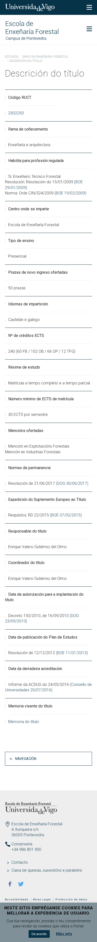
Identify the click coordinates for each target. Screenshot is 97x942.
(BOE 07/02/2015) (66, 515)
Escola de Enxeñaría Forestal (36, 824)
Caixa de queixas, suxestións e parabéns (46, 870)
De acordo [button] (39, 934)
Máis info (64, 934)
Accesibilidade (16, 899)
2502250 (16, 113)
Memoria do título (23, 721)
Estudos (11, 56)
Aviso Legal (42, 899)
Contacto (19, 862)
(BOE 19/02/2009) (70, 193)
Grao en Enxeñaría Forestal (45, 56)
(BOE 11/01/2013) (72, 652)
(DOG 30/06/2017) (72, 483)
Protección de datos (71, 899)
